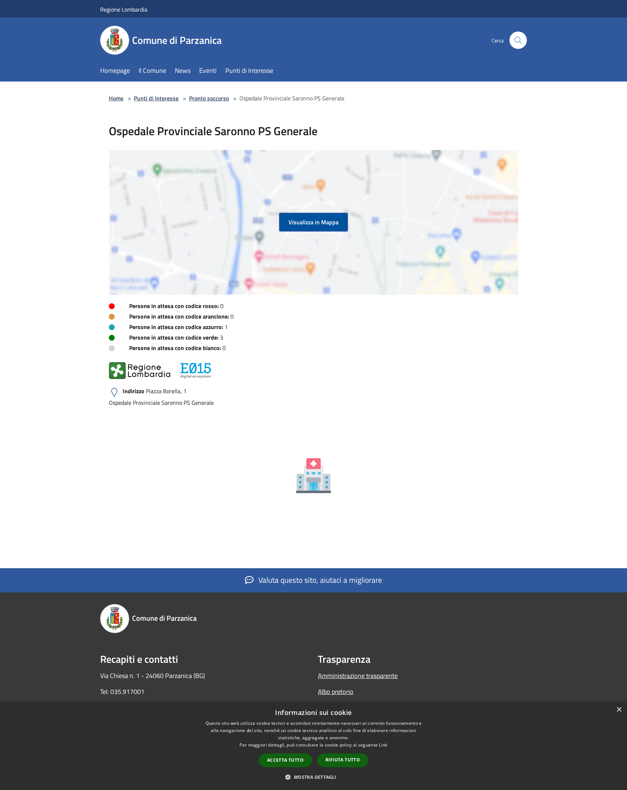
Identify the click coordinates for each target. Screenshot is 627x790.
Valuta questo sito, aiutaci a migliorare (319, 580)
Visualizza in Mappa (313, 222)
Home (116, 98)
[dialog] (313, 746)
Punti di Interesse (156, 98)
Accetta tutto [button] (285, 760)
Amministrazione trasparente (358, 676)
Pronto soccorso (209, 98)
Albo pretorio (335, 692)
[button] (313, 777)
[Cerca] (518, 40)
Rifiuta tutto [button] (342, 760)
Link (383, 745)
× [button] (619, 709)
